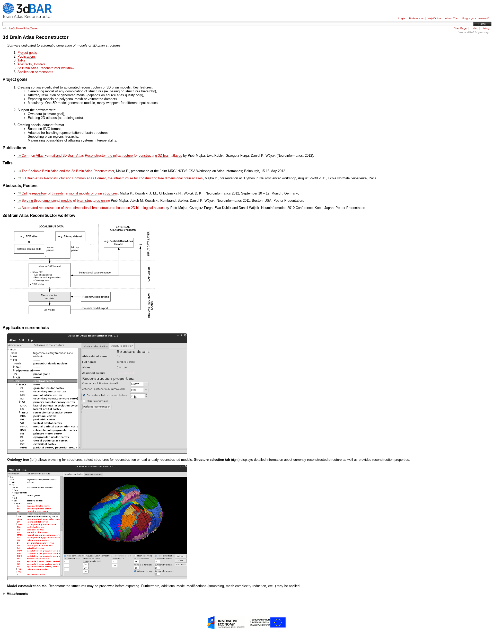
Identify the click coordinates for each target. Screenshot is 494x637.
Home (482, 23)
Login (401, 18)
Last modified (466, 32)
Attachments (17, 593)
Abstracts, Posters (31, 64)
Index (474, 28)
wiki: (5, 28)
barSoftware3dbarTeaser (23, 28)
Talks (21, 60)
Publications (26, 56)
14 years (479, 32)
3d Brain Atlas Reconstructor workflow (45, 68)
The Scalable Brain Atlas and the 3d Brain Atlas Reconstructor (68, 171)
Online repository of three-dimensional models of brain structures (70, 193)
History (486, 28)
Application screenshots (35, 72)
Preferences (416, 18)
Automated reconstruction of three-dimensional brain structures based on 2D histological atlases (93, 208)
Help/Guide (434, 18)
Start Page (460, 28)
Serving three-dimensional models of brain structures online (66, 200)
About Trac (451, 18)
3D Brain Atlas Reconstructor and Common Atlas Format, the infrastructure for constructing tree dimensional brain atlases (112, 178)
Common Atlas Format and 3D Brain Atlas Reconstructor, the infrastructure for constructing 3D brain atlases (102, 155)
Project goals (27, 53)
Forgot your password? (476, 18)
